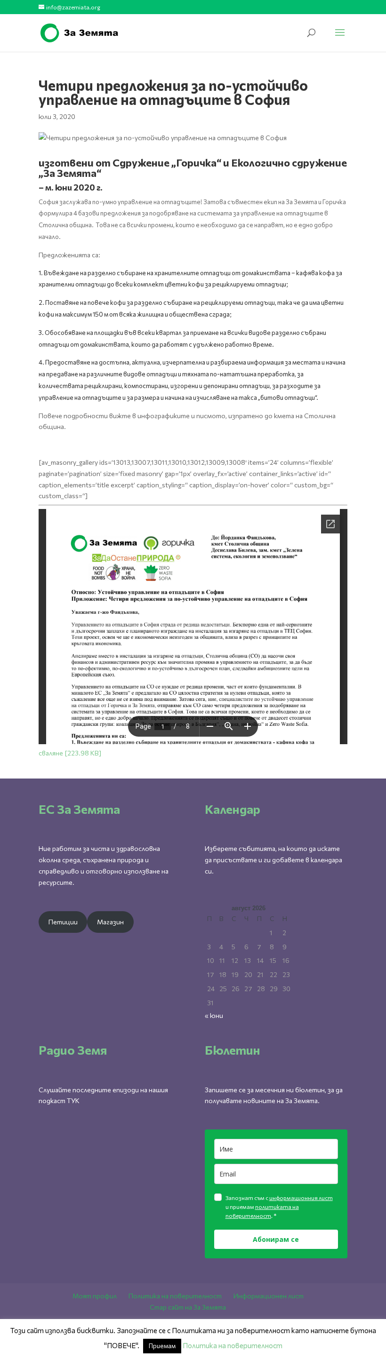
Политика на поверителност (175, 1296)
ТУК (73, 1101)
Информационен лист (268, 1296)
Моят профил (94, 1296)
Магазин (110, 922)
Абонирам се (276, 1239)
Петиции (63, 922)
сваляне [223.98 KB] (70, 753)
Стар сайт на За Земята (188, 1307)
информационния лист (301, 1197)
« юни (214, 1015)
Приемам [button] (162, 1346)
